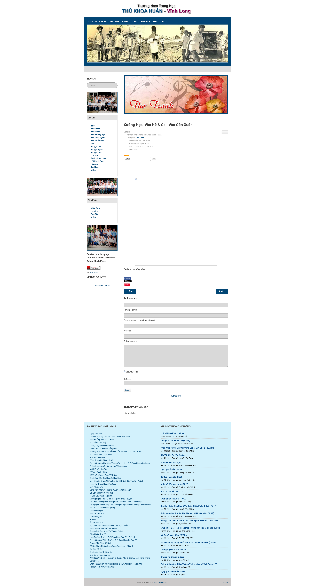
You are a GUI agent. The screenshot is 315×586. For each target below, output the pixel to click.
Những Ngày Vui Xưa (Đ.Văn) (173, 550)
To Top (225, 582)
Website (127, 331)
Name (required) (130, 310)
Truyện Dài (96, 146)
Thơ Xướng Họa (98, 134)
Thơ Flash (95, 132)
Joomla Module (93, 272)
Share (127, 278)
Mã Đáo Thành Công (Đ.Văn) (174, 535)
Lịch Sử (94, 211)
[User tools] (225, 132)
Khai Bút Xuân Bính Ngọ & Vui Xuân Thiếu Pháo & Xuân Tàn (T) (189, 506)
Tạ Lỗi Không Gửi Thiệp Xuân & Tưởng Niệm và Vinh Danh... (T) (189, 564)
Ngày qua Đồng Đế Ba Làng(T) (174, 571)
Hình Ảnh (95, 164)
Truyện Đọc (96, 152)
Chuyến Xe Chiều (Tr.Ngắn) (173, 557)
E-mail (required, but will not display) (139, 320)
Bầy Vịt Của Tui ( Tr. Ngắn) (173, 455)
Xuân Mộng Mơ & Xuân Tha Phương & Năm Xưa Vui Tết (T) (187, 513)
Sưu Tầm (95, 214)
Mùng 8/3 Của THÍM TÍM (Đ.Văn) (175, 440)
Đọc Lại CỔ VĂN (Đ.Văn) (171, 470)
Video (93, 170)
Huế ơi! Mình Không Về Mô (172, 433)
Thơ (92, 126)
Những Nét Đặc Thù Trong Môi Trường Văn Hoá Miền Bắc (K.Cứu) (190, 528)
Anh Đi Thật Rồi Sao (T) (171, 491)
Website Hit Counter (102, 285)
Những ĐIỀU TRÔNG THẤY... (173, 499)
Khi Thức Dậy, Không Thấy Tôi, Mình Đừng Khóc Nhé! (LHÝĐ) (188, 542)
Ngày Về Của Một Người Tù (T (174, 484)
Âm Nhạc (95, 167)
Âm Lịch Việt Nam (99, 158)
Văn (92, 143)
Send (127, 390)
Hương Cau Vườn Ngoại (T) (173, 462)
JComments (176, 396)
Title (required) (130, 341)
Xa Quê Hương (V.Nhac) (171, 477)
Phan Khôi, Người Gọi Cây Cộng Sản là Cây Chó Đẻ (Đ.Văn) (187, 448)
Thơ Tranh (95, 129)
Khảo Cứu (95, 208)
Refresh (127, 379)
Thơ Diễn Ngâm (98, 137)
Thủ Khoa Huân (160, 582)
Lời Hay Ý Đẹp (97, 161)
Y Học (93, 217)
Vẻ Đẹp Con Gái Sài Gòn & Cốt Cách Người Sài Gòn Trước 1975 (189, 520)
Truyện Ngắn (96, 149)
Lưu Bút (94, 155)
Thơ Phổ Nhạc (97, 140)
